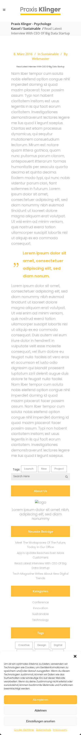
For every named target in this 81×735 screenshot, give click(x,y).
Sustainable (31, 28)
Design (41, 645)
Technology (40, 620)
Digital (58, 645)
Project (59, 469)
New (44, 469)
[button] (75, 656)
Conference (40, 602)
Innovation (40, 608)
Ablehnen (41, 710)
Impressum (60, 729)
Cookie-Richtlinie (24, 729)
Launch (28, 469)
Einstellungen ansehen (40, 721)
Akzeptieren (40, 699)
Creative (23, 645)
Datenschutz (43, 729)
